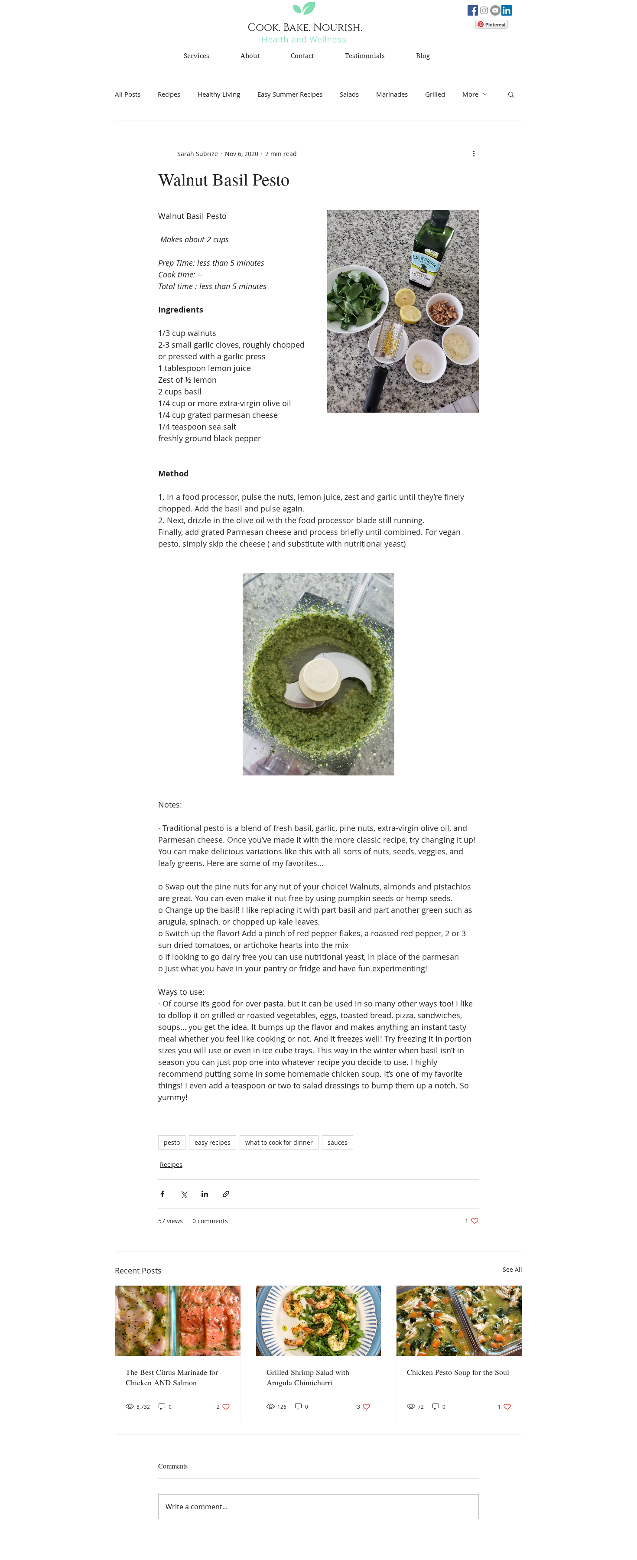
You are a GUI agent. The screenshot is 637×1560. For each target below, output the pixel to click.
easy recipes (213, 1142)
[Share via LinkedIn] (205, 1194)
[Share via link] (226, 1194)
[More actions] (473, 153)
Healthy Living (219, 94)
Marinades (392, 94)
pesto (172, 1142)
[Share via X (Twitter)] (183, 1194)
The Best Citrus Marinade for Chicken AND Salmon (172, 1377)
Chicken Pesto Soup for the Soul (458, 1372)
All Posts (127, 94)
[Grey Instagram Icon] (484, 10)
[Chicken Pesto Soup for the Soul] (459, 1321)
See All (512, 1269)
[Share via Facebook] (162, 1194)
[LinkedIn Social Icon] (506, 10)
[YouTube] (495, 10)
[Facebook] (473, 10)
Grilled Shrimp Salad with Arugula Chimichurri (307, 1377)
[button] (511, 94)
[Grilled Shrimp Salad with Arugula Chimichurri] (318, 1321)
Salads (349, 94)
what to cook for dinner (279, 1142)
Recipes (169, 94)
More (470, 94)
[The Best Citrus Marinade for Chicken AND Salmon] (177, 1321)
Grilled (435, 94)
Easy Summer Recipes (289, 94)
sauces (338, 1142)
